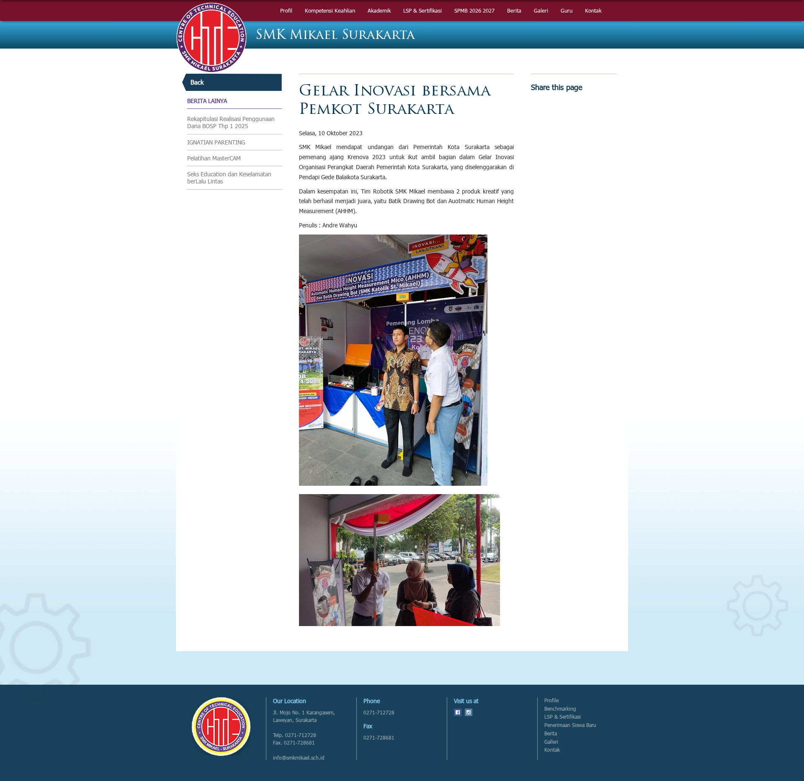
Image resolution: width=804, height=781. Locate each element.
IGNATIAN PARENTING (216, 142)
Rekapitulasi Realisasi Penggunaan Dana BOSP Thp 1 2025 (231, 122)
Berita (550, 733)
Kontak (552, 750)
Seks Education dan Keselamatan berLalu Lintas (229, 177)
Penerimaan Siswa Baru (570, 725)
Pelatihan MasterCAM (214, 158)
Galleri (551, 742)
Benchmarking (560, 709)
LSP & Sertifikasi (562, 717)
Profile (551, 700)
